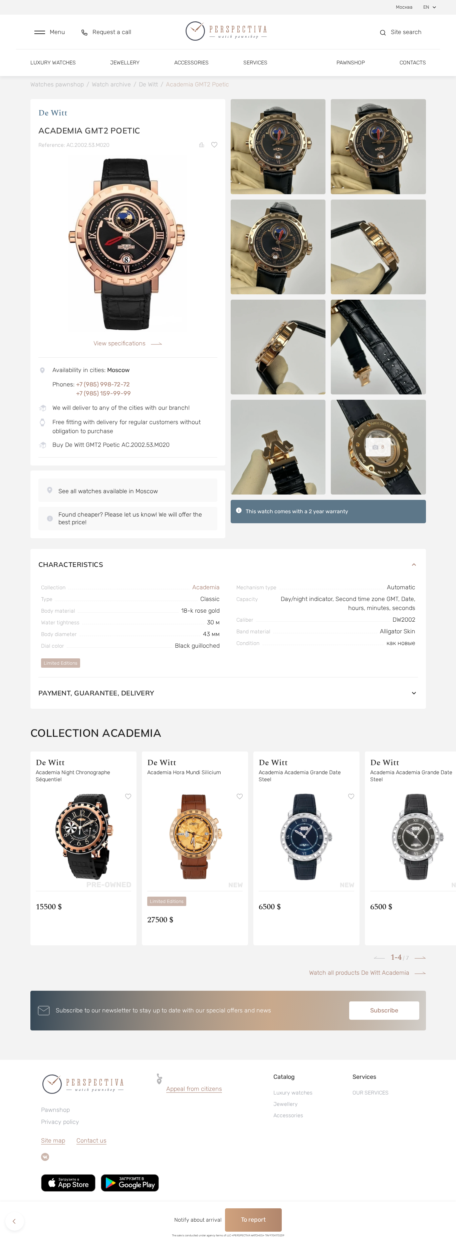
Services (255, 62)
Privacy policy (60, 1122)
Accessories (191, 62)
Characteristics (70, 564)
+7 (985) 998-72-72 (103, 384)
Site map (53, 1140)
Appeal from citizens (194, 1089)
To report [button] (253, 1219)
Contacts (413, 62)
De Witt (52, 113)
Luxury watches (53, 62)
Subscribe (384, 1010)
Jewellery (125, 62)
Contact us (91, 1140)
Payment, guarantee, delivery (96, 693)
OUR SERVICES (371, 1093)
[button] (49, 32)
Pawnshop (350, 62)
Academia (206, 587)
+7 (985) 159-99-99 (103, 393)
